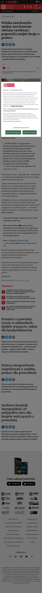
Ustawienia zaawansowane (21, 127)
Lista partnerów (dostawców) (12, 121)
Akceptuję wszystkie (30, 132)
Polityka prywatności (17, 106)
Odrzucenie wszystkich (13, 132)
